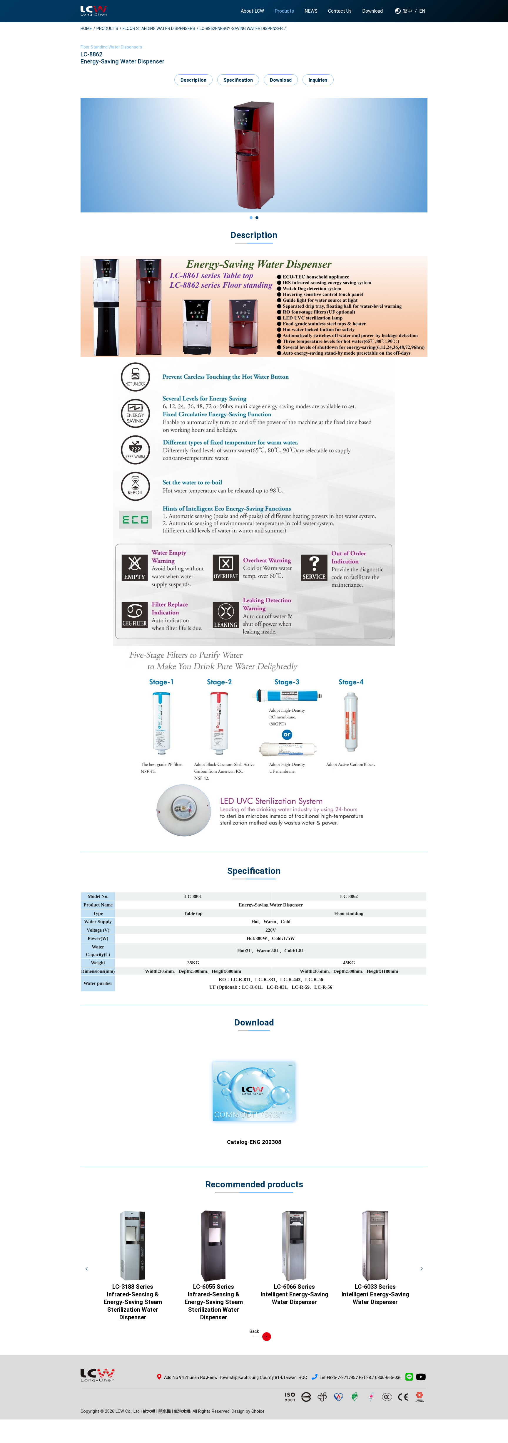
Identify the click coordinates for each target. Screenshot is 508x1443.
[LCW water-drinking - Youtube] (421, 1378)
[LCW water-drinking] (94, 11)
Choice (258, 1411)
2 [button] (256, 217)
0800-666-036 (388, 1377)
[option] (254, 155)
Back (254, 1331)
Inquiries (318, 80)
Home (86, 28)
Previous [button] (86, 1269)
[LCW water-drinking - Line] (409, 1378)
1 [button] (251, 217)
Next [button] (421, 1269)
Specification (238, 80)
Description (193, 80)
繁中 (407, 11)
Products (107, 28)
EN (422, 11)
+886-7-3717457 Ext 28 (348, 1377)
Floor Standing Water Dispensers (159, 28)
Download (281, 80)
